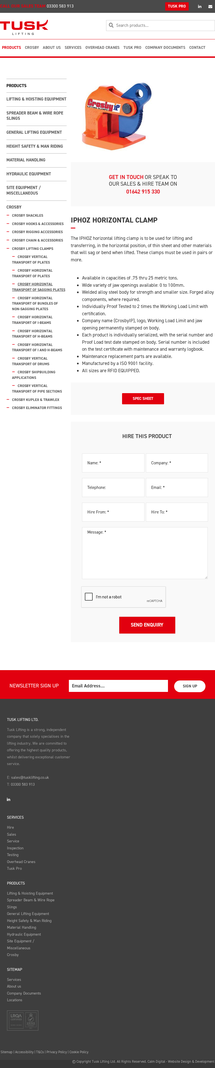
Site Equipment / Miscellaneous (23, 190)
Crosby (32, 47)
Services (73, 47)
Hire (10, 827)
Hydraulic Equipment (28, 174)
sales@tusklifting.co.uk (30, 777)
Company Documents (165, 47)
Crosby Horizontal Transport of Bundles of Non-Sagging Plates (35, 303)
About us (14, 986)
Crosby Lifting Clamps (32, 248)
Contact (197, 47)
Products (11, 47)
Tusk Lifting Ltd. (22, 719)
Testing (12, 854)
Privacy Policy (56, 1052)
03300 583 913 (60, 6)
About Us (52, 47)
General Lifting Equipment (34, 132)
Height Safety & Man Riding (34, 146)
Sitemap (14, 969)
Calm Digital (156, 1061)
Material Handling (25, 160)
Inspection (15, 848)
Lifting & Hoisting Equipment (36, 99)
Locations (14, 1000)
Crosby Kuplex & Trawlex (35, 399)
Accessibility (24, 1052)
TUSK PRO (177, 6)
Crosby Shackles (27, 215)
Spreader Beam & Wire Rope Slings (34, 115)
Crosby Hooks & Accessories (38, 223)
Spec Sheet (143, 398)
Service (13, 841)
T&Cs (40, 1052)
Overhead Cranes (102, 47)
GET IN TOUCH (126, 177)
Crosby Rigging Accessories (37, 232)
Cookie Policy (78, 1052)
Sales (11, 834)
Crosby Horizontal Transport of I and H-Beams (37, 347)
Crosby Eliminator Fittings (37, 407)
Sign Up (190, 686)
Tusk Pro (132, 47)
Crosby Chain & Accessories (37, 240)
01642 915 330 (143, 191)
